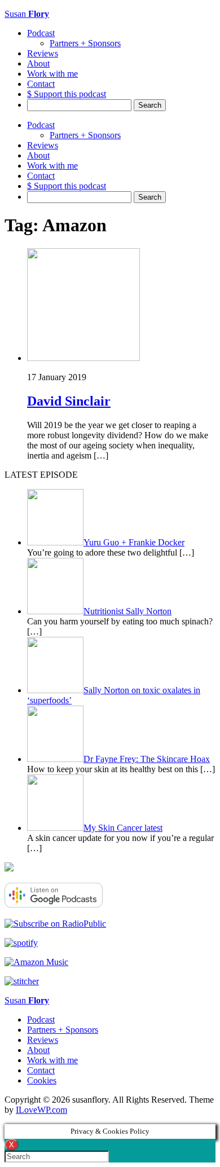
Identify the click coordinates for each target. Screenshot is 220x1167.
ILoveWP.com (41, 1110)
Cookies (41, 1080)
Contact (41, 84)
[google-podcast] (54, 904)
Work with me (52, 73)
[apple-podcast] (9, 868)
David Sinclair (69, 401)
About (38, 63)
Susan (27, 14)
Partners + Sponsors (85, 43)
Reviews (42, 53)
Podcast (41, 33)
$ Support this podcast (66, 94)
